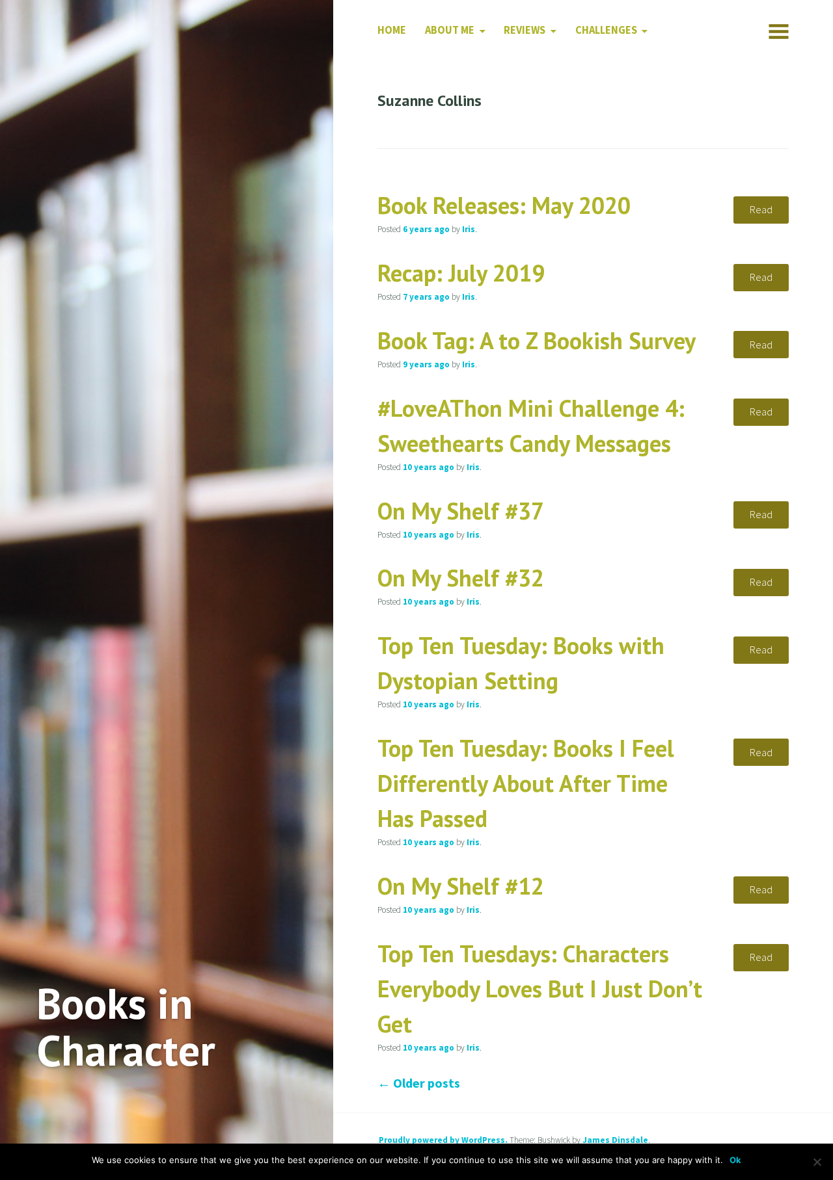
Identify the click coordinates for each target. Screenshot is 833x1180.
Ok (735, 1160)
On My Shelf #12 (460, 886)
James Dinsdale (615, 1140)
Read (761, 209)
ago (426, 229)
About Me (449, 30)
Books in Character (125, 1026)
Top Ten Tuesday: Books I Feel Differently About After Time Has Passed (525, 783)
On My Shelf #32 (460, 577)
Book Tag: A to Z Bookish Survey (536, 340)
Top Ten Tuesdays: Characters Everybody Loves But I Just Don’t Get (539, 988)
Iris (468, 229)
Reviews (524, 30)
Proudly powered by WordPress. (443, 1140)
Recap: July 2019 (461, 272)
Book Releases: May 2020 (504, 205)
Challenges (606, 30)
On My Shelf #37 (460, 510)
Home (391, 30)
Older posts (418, 1083)
